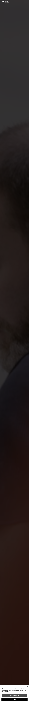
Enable (14, 699)
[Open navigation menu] (26, 2)
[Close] (27, 686)
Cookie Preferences (14, 695)
